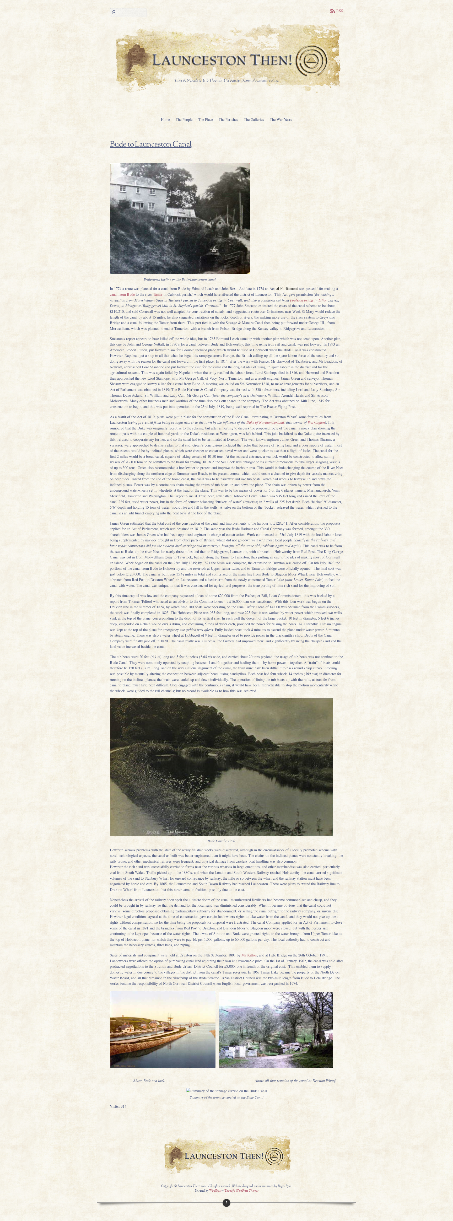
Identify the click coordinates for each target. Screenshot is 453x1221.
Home (165, 119)
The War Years (281, 119)
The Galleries (254, 119)
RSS (339, 10)
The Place (205, 119)
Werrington (316, 422)
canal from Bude (122, 294)
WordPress (215, 1191)
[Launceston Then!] (226, 93)
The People (184, 119)
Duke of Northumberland (265, 422)
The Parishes (228, 119)
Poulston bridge (302, 300)
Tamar (158, 294)
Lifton (323, 300)
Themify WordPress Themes (241, 1191)
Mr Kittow (249, 955)
